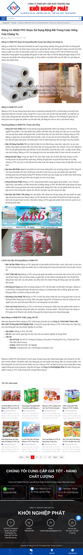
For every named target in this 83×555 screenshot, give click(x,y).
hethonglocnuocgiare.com (42, 348)
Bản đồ (51, 553)
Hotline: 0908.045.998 (9, 491)
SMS (31, 553)
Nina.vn (60, 546)
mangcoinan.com (24, 348)
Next (55, 457)
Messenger (73, 553)
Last (61, 457)
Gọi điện (10, 553)
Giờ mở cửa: (72, 529)
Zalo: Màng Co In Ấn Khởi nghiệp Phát (40, 490)
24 (49, 457)
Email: (51, 529)
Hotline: (29, 529)
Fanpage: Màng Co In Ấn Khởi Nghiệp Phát (68, 492)
